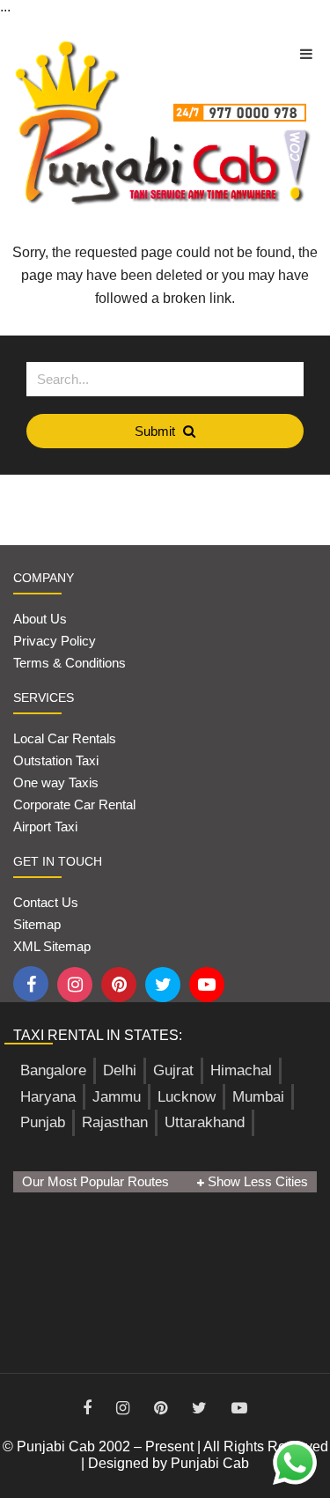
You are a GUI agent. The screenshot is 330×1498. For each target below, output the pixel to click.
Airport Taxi (47, 826)
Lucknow (187, 1096)
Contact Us (45, 902)
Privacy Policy (54, 640)
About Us (40, 618)
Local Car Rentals (64, 738)
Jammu (116, 1096)
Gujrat (173, 1070)
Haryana (48, 1096)
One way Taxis (56, 782)
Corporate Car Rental (74, 804)
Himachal (241, 1070)
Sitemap (37, 924)
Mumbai (258, 1096)
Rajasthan (115, 1122)
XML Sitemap (52, 946)
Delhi (119, 1070)
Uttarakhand (205, 1122)
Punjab (42, 1122)
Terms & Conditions (69, 662)
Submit (157, 431)
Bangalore (53, 1070)
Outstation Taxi (56, 760)
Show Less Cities (256, 1181)
